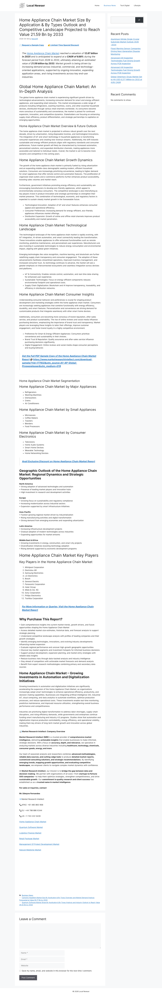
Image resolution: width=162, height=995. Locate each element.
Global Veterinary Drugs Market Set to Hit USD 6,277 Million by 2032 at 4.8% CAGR (126, 79)
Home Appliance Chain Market (43, 53)
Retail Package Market (29, 839)
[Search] (139, 20)
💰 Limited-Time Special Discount (63, 45)
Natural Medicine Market (30, 850)
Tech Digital (124, 5)
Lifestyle (137, 5)
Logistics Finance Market (30, 833)
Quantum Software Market (31, 827)
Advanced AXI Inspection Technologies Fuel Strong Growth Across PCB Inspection (125, 61)
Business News (110, 5)
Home (97, 5)
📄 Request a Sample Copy (31, 45)
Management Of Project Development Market (39, 844)
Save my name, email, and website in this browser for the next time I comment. (57, 971)
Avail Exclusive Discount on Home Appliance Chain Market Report (58, 461)
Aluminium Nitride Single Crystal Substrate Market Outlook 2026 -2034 (125, 42)
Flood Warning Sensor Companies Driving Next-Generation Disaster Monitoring (126, 51)
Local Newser (36, 5)
